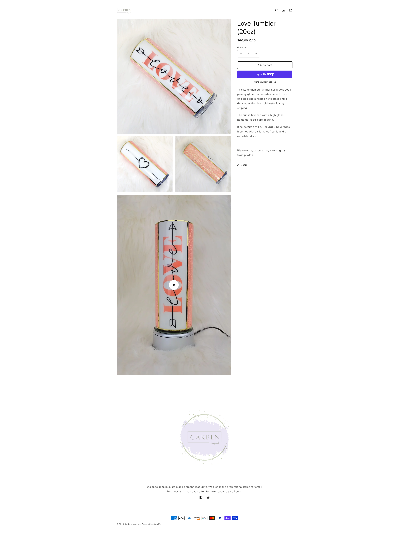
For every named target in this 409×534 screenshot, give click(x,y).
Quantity (241, 47)
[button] (276, 10)
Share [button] (244, 164)
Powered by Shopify (151, 524)
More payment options (265, 82)
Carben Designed (133, 524)
